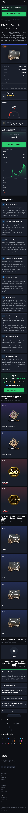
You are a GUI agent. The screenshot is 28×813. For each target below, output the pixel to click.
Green (10, 741)
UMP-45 (9, 730)
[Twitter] (5, 767)
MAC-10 (19, 723)
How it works (4, 773)
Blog (2, 789)
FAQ (2, 775)
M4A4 (3, 727)
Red (11, 744)
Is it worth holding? (8, 711)
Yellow (23, 744)
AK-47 (3, 723)
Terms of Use (4, 799)
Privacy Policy (4, 797)
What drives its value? (8, 685)
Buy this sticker (13, 144)
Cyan (23, 738)
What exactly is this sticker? (10, 672)
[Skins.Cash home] (3, 2)
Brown (16, 738)
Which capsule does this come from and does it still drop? (12, 704)
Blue (10, 738)
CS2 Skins (2, 20)
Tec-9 (12, 727)
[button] (14, 53)
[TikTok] (13, 767)
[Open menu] (24, 1)
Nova (17, 727)
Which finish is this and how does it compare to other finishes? (12, 691)
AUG (21, 727)
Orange (17, 741)
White (16, 744)
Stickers (8, 20)
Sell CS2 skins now (14, 14)
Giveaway (3, 779)
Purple (4, 744)
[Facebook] (2, 767)
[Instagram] (11, 767)
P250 (14, 723)
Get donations (4, 791)
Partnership (3, 785)
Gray (4, 741)
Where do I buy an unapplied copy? (12, 698)
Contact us (3, 801)
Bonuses (3, 787)
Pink (23, 741)
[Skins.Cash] (14, 756)
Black (4, 738)
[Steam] (8, 767)
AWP (8, 727)
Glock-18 (8, 723)
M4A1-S (3, 730)
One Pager (3, 777)
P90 (23, 723)
